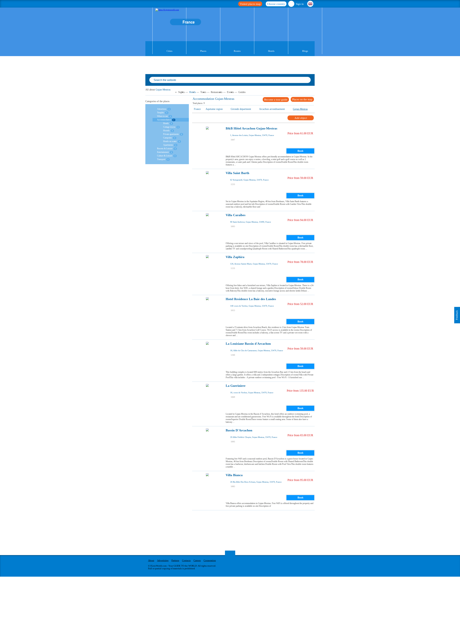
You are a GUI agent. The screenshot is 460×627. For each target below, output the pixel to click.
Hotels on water (170, 141)
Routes (237, 51)
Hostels (166, 130)
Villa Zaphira (235, 257)
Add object (301, 118)
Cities (169, 51)
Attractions (161, 109)
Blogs (305, 51)
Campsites (167, 137)
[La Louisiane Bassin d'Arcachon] (207, 353)
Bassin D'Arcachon (239, 430)
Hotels (271, 51)
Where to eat (162, 116)
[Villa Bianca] (207, 484)
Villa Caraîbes (235, 215)
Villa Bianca (234, 475)
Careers (197, 560)
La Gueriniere (235, 385)
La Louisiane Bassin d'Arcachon (248, 343)
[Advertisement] (257, 518)
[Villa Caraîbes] (207, 224)
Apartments (168, 145)
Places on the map (302, 99)
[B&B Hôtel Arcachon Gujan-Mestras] (207, 138)
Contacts (186, 560)
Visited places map (250, 4)
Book (300, 151)
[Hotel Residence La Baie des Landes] (207, 308)
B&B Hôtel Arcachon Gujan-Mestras (251, 128)
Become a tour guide (276, 99)
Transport (161, 159)
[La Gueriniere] (207, 395)
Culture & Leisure (164, 155)
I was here (239, 138)
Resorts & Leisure (164, 148)
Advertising (163, 560)
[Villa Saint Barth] (207, 182)
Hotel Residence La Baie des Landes (251, 299)
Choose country (276, 4)
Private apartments (171, 134)
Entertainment (163, 152)
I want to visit (240, 143)
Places (203, 51)
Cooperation (210, 560)
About (151, 560)
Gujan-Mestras (163, 89)
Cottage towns (169, 127)
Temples (160, 112)
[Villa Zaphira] (207, 266)
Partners (175, 560)
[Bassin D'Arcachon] (207, 440)
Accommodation (164, 119)
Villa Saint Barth (237, 173)
